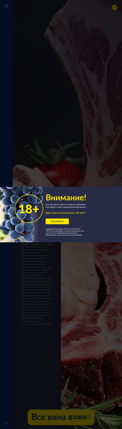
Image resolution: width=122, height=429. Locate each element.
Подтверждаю (57, 221)
